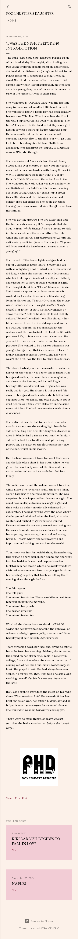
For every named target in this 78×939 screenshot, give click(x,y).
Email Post (21, 798)
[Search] (69, 6)
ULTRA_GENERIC (49, 928)
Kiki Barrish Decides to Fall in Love (36, 841)
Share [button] (9, 798)
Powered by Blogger (42, 921)
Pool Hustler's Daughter (30, 13)
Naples (19, 883)
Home (11, 20)
